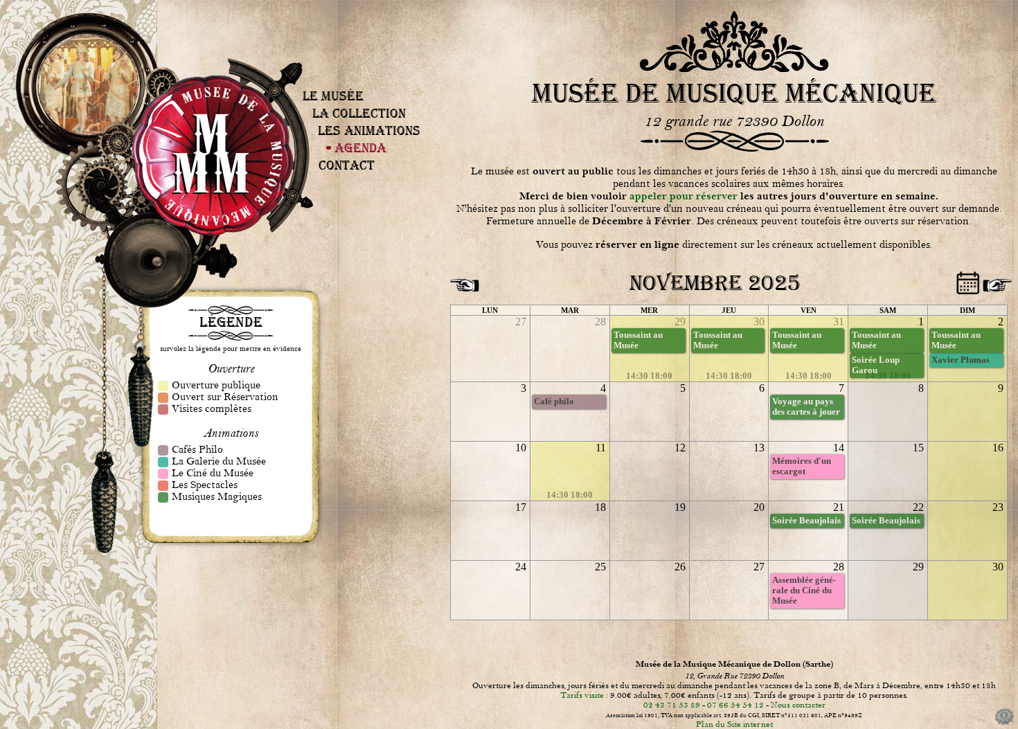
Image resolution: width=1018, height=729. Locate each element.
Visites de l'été (354, 53)
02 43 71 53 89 (671, 705)
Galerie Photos (364, 68)
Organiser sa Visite (355, 51)
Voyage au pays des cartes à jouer (806, 407)
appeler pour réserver (683, 196)
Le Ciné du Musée (370, 88)
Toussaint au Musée (638, 340)
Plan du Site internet (734, 724)
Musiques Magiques (370, 92)
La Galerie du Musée (370, 86)
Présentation (354, 47)
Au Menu (372, 81)
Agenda (360, 148)
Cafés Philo (368, 83)
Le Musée (333, 96)
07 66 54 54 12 (735, 705)
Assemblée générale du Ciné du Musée (804, 590)
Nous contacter (798, 705)
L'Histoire (363, 64)
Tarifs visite (582, 695)
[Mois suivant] (995, 280)
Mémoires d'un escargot (801, 466)
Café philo (554, 401)
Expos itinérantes (364, 66)
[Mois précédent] (462, 280)
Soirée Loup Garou (876, 365)
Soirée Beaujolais (806, 520)
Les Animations (369, 130)
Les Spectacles (369, 90)
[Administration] (1004, 724)
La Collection (359, 113)
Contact (347, 165)
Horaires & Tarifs (355, 49)
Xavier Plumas (960, 360)
